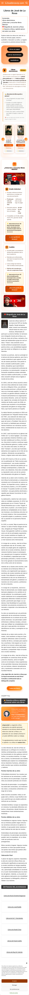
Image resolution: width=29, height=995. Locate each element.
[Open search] (26, 3)
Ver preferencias (14, 989)
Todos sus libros (14, 688)
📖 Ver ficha (8, 145)
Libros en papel (14, 49)
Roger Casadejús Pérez (18, 714)
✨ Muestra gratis (9, 148)
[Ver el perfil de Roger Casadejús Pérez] (6, 713)
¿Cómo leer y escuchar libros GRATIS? (11, 23)
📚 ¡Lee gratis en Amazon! (14, 238)
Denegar (14, 985)
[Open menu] (2, 3)
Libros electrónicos (8, 20)
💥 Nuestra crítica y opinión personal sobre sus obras (13, 30)
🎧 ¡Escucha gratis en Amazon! (14, 289)
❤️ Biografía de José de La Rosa (13, 27)
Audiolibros (15, 60)
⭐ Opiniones (9, 151)
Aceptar (14, 981)
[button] (26, 963)
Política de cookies (14, 992)
